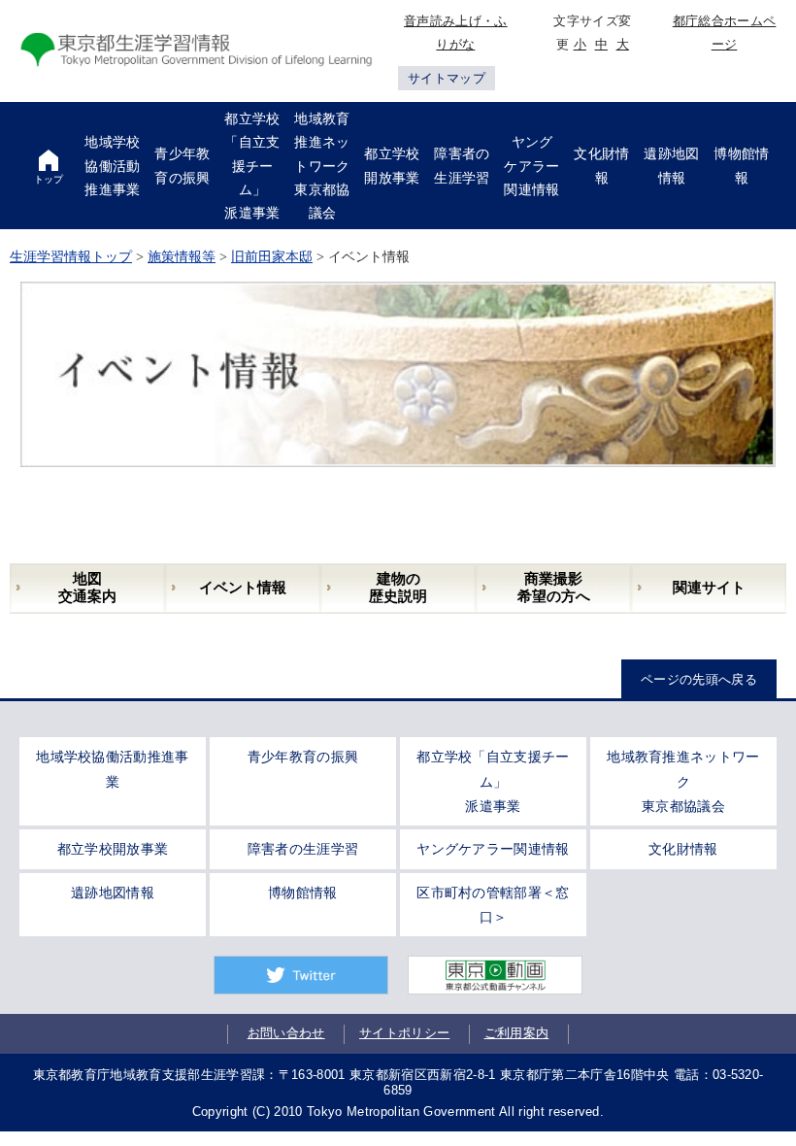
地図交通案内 (87, 587)
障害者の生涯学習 (303, 849)
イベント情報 (242, 587)
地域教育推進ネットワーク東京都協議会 (683, 781)
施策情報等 (182, 256)
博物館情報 (303, 892)
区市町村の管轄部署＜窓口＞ (493, 905)
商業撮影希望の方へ (553, 587)
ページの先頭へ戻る (699, 679)
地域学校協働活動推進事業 (112, 769)
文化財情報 (683, 849)
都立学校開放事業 (113, 849)
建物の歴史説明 (398, 587)
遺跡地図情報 (112, 892)
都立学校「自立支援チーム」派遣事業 (493, 781)
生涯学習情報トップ (71, 256)
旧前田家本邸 (272, 256)
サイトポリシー (404, 1033)
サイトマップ (446, 78)
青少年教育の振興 (303, 756)
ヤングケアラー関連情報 (493, 849)
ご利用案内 (516, 1033)
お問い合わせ (286, 1033)
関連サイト (709, 587)
